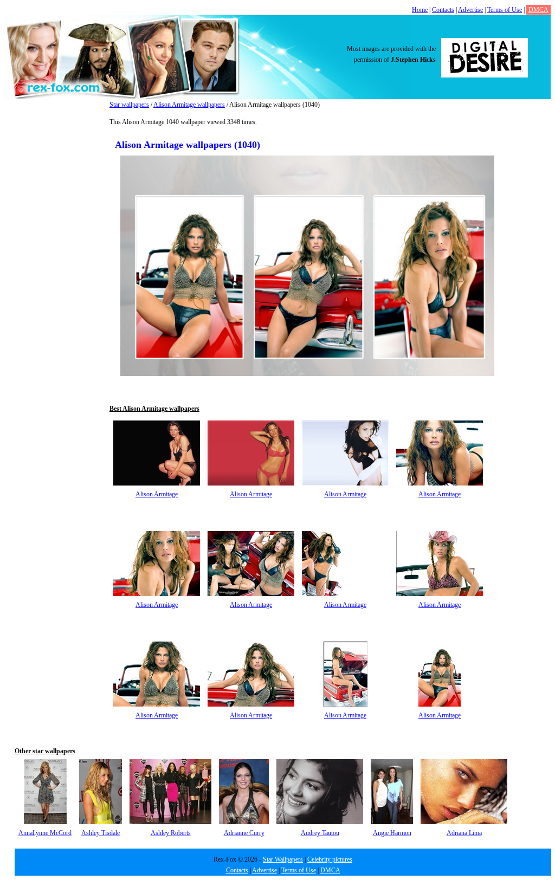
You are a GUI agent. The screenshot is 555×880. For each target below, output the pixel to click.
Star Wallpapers (283, 859)
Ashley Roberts (171, 833)
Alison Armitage (156, 494)
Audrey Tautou (320, 833)
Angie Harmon (392, 833)
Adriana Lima (464, 833)
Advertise (470, 10)
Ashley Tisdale (100, 833)
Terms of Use (504, 10)
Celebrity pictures (329, 859)
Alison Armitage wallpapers (189, 104)
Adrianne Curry (244, 833)
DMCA (538, 10)
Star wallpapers (129, 104)
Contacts (443, 10)
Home (420, 10)
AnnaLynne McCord (45, 833)
